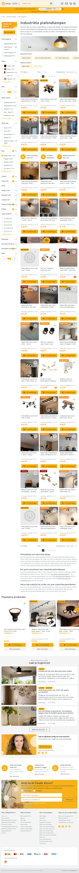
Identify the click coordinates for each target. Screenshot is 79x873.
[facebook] (39, 753)
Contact (4, 833)
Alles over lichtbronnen (46, 831)
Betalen (23, 818)
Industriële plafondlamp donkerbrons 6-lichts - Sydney (29, 100)
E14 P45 (8, 228)
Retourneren (24, 824)
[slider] (8, 92)
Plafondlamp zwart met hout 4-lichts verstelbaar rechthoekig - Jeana (49, 100)
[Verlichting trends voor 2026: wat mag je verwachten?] (19, 695)
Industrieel (9, 155)
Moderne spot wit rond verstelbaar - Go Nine (29, 490)
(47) (13, 633)
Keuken (8, 109)
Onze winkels (5, 818)
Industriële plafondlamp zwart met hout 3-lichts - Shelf (49, 137)
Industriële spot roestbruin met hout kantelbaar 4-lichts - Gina (48, 182)
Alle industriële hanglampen (60, 574)
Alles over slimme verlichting (48, 835)
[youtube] (70, 826)
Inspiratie (42, 818)
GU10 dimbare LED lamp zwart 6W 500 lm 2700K (14, 630)
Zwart (11, 66)
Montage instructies (45, 822)
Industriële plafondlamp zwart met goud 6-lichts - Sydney (68, 343)
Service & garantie (26, 822)
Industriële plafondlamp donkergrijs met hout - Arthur (49, 219)
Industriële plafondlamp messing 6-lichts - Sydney (29, 182)
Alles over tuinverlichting (47, 826)
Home (3, 16)
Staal (8, 128)
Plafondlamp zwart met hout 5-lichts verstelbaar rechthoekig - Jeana (29, 417)
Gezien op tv (43, 820)
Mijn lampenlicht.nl (26, 816)
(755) (41, 633)
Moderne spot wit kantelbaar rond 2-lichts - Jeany (66, 380)
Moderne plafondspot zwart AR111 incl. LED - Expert (68, 269)
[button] (39, 10)
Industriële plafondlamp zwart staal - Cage (68, 137)
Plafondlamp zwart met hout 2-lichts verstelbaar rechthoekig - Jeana (29, 269)
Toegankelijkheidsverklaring (10, 826)
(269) (68, 633)
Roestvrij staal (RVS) (10, 142)
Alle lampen (43, 816)
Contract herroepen (26, 826)
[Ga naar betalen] (55, 76)
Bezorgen (23, 820)
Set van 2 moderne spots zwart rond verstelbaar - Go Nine (48, 343)
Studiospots (9, 56)
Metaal (7, 138)
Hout (7, 131)
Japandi (8, 165)
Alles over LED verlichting (47, 829)
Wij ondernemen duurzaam (9, 820)
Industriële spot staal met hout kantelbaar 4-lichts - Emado (49, 528)
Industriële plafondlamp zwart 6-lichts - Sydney (29, 137)
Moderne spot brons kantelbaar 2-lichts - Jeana (48, 491)
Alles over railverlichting (47, 833)
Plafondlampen (22, 16)
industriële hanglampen (62, 576)
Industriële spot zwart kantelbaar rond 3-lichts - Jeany (67, 528)
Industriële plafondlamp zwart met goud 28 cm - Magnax (49, 454)
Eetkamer (9, 115)
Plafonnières (10, 52)
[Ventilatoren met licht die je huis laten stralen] (19, 675)
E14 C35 (8, 222)
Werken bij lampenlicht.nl (9, 829)
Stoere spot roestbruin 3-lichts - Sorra (29, 219)
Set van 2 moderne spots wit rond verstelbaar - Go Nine (48, 269)
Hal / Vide (9, 112)
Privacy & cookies (7, 824)
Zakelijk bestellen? (26, 831)
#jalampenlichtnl (6, 831)
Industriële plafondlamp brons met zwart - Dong (68, 100)
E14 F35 (8, 225)
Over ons (4, 816)
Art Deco (9, 168)
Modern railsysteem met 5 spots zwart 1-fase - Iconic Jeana (41, 630)
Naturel (11, 79)
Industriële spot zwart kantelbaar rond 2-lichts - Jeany (67, 219)
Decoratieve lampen (10, 48)
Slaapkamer (10, 102)
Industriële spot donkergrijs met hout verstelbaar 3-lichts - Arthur (28, 306)
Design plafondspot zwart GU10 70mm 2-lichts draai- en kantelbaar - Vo (67, 454)
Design (8, 159)
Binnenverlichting (11, 16)
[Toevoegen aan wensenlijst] (35, 83)
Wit (10, 76)
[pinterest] (46, 753)
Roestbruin (11, 72)
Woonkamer (10, 106)
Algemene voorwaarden (8, 822)
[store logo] (11, 3)
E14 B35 (8, 218)
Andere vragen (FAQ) (26, 829)
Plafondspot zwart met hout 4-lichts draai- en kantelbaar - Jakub (29, 380)
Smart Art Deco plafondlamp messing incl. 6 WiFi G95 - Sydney (48, 380)
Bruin (10, 69)
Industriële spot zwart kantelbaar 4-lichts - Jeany (48, 306)
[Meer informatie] (62, 9)
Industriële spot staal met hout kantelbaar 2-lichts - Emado (68, 306)
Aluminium (9, 134)
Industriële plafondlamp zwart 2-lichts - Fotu (68, 182)
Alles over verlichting (46, 824)
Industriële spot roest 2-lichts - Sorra (29, 343)
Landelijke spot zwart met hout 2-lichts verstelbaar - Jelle (67, 417)
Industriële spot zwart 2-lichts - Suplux (28, 454)
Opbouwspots (10, 44)
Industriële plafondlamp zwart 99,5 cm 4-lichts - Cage (49, 417)
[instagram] (43, 753)
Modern (8, 162)
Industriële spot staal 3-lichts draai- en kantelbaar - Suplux (68, 491)
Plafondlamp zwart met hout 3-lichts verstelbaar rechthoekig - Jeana (29, 528)
